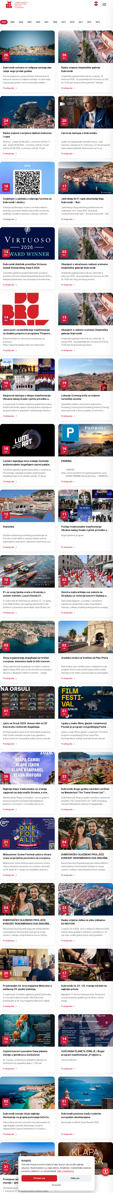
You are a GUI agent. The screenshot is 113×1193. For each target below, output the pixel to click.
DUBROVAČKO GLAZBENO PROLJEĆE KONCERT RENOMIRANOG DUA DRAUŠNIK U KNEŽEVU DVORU (85, 858)
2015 (98, 22)
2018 (72, 22)
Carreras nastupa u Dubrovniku (79, 133)
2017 (81, 22)
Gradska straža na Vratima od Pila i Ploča (84, 657)
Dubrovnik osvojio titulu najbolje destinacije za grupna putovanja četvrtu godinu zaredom (26, 1117)
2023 (29, 22)
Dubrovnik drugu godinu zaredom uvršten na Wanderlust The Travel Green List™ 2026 (85, 792)
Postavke (56, 1185)
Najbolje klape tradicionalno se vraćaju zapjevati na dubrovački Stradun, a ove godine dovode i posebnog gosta (25, 792)
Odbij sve (74, 1178)
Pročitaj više (8, 88)
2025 (12, 22)
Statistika (8, 526)
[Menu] (104, 4)
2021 (46, 22)
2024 (21, 22)
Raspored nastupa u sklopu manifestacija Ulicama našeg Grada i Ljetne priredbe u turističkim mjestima (26, 399)
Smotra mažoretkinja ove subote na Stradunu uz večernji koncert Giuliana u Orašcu (83, 596)
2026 (4, 22)
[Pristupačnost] (105, 1171)
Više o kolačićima (65, 1171)
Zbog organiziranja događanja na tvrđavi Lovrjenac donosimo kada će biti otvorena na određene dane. (27, 661)
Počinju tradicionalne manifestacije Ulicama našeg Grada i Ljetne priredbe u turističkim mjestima (84, 530)
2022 (38, 22)
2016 (89, 22)
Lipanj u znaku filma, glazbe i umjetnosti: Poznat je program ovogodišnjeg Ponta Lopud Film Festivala (84, 727)
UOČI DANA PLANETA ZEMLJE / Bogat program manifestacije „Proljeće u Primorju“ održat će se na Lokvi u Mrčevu (84, 1055)
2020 (55, 22)
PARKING (66, 461)
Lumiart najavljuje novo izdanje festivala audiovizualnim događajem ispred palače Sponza (26, 465)
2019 (64, 22)
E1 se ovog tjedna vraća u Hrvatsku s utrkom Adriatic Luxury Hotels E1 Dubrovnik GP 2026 (24, 596)
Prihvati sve (39, 1178)
